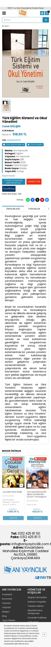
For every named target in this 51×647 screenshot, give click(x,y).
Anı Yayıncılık (21, 150)
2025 (23, 162)
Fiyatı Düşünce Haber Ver (15, 145)
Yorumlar (34, 208)
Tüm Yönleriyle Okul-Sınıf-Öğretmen (38, 493)
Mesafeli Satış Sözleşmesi (35, 612)
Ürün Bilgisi (13, 208)
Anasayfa (7, 594)
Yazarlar (6, 607)
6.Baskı (23, 168)
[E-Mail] (47, 200)
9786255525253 (14, 140)
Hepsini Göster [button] (8, 175)
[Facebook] (33, 200)
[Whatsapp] (28, 200)
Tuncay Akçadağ (35, 504)
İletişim (6, 611)
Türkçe (20, 171)
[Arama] (46, 20)
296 (22, 159)
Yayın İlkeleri (8, 620)
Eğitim (6, 26)
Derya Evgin (8, 505)
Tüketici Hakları (36, 606)
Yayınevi (6, 603)
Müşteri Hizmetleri (37, 597)
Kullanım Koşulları (37, 601)
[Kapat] (44, 635)
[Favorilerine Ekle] (6, 485)
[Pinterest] (42, 200)
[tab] (25, 175)
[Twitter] (37, 200)
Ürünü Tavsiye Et (37, 145)
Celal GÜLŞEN (11, 126)
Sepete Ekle (14, 518)
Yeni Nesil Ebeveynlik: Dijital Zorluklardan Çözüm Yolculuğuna (14, 494)
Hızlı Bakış (22, 485)
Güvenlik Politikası (37, 617)
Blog (4, 616)
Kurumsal (7, 598)
